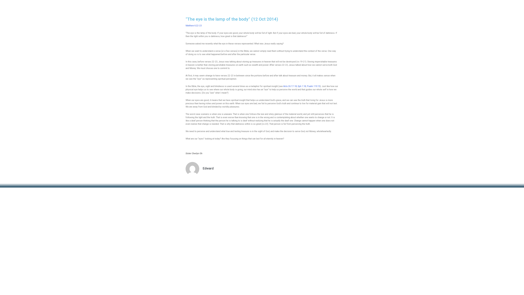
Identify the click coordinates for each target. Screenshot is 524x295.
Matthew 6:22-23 (194, 25)
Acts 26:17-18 (290, 86)
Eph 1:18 (302, 86)
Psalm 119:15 (313, 86)
